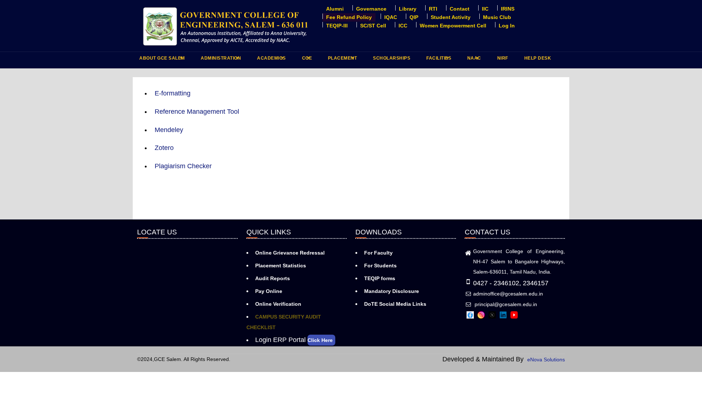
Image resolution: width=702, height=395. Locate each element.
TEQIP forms (379, 278)
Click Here (320, 340)
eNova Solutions (546, 359)
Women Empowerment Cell (453, 26)
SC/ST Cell (373, 26)
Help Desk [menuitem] (537, 58)
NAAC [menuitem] (473, 60)
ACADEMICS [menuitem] (270, 60)
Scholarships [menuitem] (391, 58)
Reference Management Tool (197, 111)
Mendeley (169, 129)
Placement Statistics (280, 265)
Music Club (497, 17)
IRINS (507, 9)
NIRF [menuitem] (502, 58)
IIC (485, 9)
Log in (507, 26)
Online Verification (278, 304)
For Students (380, 265)
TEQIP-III (337, 26)
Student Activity (451, 17)
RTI (433, 9)
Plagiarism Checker (183, 166)
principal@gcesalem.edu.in (505, 304)
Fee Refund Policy (349, 17)
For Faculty (378, 253)
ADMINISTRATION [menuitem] (220, 60)
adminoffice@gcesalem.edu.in (508, 294)
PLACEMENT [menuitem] (341, 60)
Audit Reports (272, 278)
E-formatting (172, 93)
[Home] (226, 26)
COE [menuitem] (306, 60)
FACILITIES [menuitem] (437, 60)
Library (407, 9)
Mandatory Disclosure (391, 291)
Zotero (164, 147)
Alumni (335, 9)
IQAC (390, 17)
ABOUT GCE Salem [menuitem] (161, 60)
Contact (459, 9)
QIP (414, 17)
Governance (371, 9)
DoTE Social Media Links (395, 304)
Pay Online (268, 291)
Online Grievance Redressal (290, 253)
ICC (403, 26)
